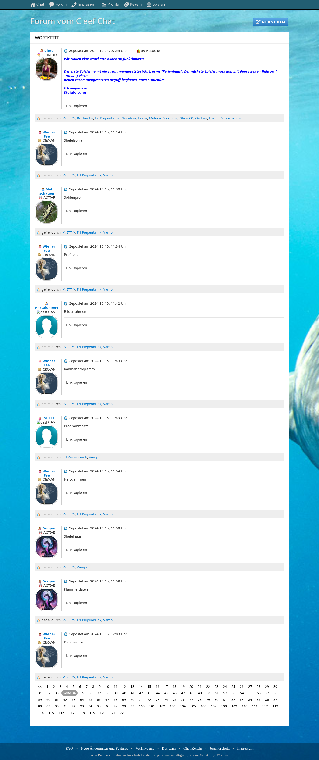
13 (132, 686)
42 (141, 693)
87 (275, 699)
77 (191, 699)
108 (224, 706)
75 (174, 699)
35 (82, 693)
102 (162, 706)
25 (233, 686)
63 (73, 699)
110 (244, 706)
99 (132, 706)
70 (132, 699)
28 (258, 686)
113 (275, 706)
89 (48, 706)
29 (267, 686)
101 (152, 706)
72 (149, 699)
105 (193, 706)
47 (183, 693)
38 (107, 693)
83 (242, 699)
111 (255, 706)
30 (275, 686)
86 (267, 699)
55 (250, 693)
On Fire (201, 118)
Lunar (142, 118)
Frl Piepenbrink (107, 118)
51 (217, 693)
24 (225, 686)
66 (99, 699)
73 (158, 699)
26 (242, 686)
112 (265, 706)
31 (40, 693)
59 (40, 699)
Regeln (135, 4)
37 (99, 693)
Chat (39, 4)
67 (107, 699)
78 (200, 699)
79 (208, 699)
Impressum (86, 4)
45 (166, 693)
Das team (169, 748)
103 (172, 706)
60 (48, 699)
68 (115, 699)
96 (107, 706)
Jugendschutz (220, 748)
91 (65, 706)
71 (141, 699)
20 (191, 686)
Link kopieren (76, 105)
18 (174, 686)
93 (82, 706)
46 (175, 693)
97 (115, 706)
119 (92, 712)
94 (90, 706)
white (236, 118)
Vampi (225, 118)
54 (242, 693)
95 (99, 706)
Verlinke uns (145, 748)
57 (267, 693)
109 (234, 706)
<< (40, 686)
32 (48, 693)
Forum (61, 4)
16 (158, 686)
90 (57, 706)
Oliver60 (186, 118)
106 (203, 706)
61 (57, 699)
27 (250, 686)
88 (40, 706)
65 (90, 699)
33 (57, 693)
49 (200, 693)
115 (51, 712)
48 (191, 693)
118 (82, 712)
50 (208, 693)
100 (142, 706)
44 (158, 693)
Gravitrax (128, 118)
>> (122, 712)
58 (275, 693)
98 (124, 706)
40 (124, 693)
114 (41, 712)
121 (113, 712)
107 (213, 706)
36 (90, 693)
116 (61, 712)
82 (233, 699)
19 (183, 686)
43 (149, 693)
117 (71, 712)
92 (73, 706)
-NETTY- (69, 118)
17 (166, 686)
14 (141, 686)
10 (107, 686)
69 (124, 699)
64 (82, 699)
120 (102, 712)
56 (259, 693)
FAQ (69, 748)
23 (216, 686)
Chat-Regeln (192, 748)
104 (183, 706)
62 (65, 699)
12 (124, 686)
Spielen (158, 4)
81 (225, 699)
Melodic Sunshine (163, 118)
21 (200, 686)
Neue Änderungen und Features (104, 748)
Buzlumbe (85, 118)
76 (183, 699)
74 (166, 699)
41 (133, 693)
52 (225, 693)
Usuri (213, 118)
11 (115, 686)
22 (208, 686)
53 (233, 693)
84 (250, 699)
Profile (113, 4)
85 (258, 699)
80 (216, 699)
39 (116, 693)
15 (149, 686)
